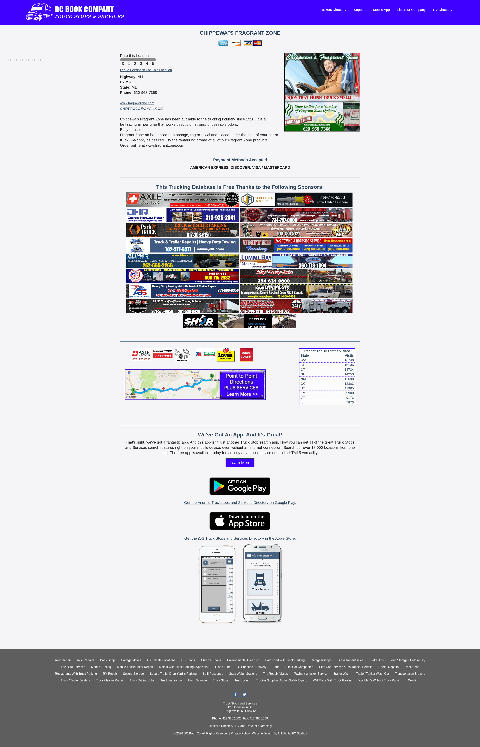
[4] (147, 59)
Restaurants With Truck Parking (76, 673)
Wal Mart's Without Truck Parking (380, 680)
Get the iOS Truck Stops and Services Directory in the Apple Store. (240, 538)
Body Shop (107, 660)
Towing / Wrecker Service (311, 673)
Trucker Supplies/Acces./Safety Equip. (281, 680)
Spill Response (213, 673)
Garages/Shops (321, 660)
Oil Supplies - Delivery (251, 667)
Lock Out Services (73, 667)
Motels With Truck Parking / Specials (183, 667)
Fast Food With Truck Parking (285, 660)
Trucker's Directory (220, 726)
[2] (135, 59)
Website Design (262, 733)
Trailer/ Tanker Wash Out (372, 673)
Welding (413, 680)
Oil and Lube (222, 667)
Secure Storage (133, 673)
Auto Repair (63, 660)
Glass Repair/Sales (350, 660)
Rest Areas (412, 667)
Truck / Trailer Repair (110, 680)
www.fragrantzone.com (137, 103)
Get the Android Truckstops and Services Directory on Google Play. (240, 502)
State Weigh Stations (243, 673)
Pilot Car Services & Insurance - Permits (345, 667)
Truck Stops (221, 680)
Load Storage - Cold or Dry (407, 660)
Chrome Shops (211, 660)
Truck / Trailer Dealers (75, 680)
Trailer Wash (342, 673)
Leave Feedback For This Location (146, 70)
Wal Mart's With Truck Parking (332, 680)
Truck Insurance (171, 680)
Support (360, 10)
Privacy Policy (240, 733)
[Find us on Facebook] (235, 696)
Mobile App (381, 10)
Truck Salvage (197, 680)
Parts (275, 667)
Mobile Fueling (101, 667)
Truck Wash (242, 680)
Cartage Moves (131, 660)
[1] (129, 59)
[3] (141, 59)
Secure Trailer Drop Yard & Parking (173, 673)
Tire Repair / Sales (275, 673)
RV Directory (442, 10)
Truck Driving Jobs (142, 680)
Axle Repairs (85, 660)
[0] (123, 59)
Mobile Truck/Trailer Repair (135, 667)
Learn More (240, 462)
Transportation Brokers (410, 673)
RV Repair (110, 673)
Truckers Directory (332, 10)
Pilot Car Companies (299, 667)
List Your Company (411, 10)
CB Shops (188, 660)
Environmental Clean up (243, 660)
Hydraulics (376, 660)
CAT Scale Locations (161, 660)
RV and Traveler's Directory (253, 726)
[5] (153, 59)
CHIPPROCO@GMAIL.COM (141, 109)
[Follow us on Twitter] (244, 696)
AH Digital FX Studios (292, 733)
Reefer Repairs (388, 667)
